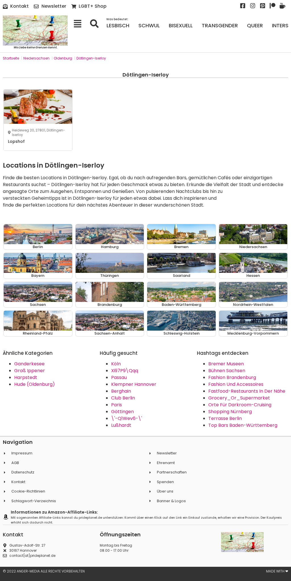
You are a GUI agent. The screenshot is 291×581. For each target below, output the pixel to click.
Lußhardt (121, 425)
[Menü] (79, 23)
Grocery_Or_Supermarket (239, 398)
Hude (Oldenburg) (34, 384)
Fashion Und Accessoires (235, 384)
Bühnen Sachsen (226, 370)
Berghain (121, 391)
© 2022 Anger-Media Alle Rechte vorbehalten (44, 571)
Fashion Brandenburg (232, 377)
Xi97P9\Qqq (124, 370)
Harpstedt (25, 377)
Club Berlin (123, 398)
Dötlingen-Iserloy (91, 58)
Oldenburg (63, 58)
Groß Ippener (29, 370)
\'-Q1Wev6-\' (126, 418)
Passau (119, 377)
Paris (116, 404)
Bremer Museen (226, 363)
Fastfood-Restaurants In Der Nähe (246, 391)
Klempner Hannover (133, 384)
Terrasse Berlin (225, 418)
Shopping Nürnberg (230, 411)
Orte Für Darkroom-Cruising (239, 404)
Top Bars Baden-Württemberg (242, 425)
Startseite (11, 58)
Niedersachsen (36, 58)
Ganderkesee (29, 363)
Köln (116, 363)
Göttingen (122, 411)
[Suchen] (96, 23)
